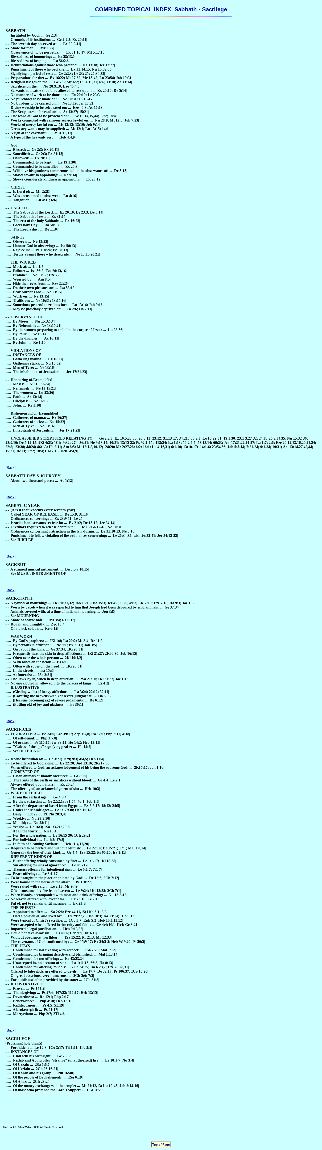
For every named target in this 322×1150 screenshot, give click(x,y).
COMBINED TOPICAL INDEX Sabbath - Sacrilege (161, 9)
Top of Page (161, 1144)
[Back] (10, 468)
